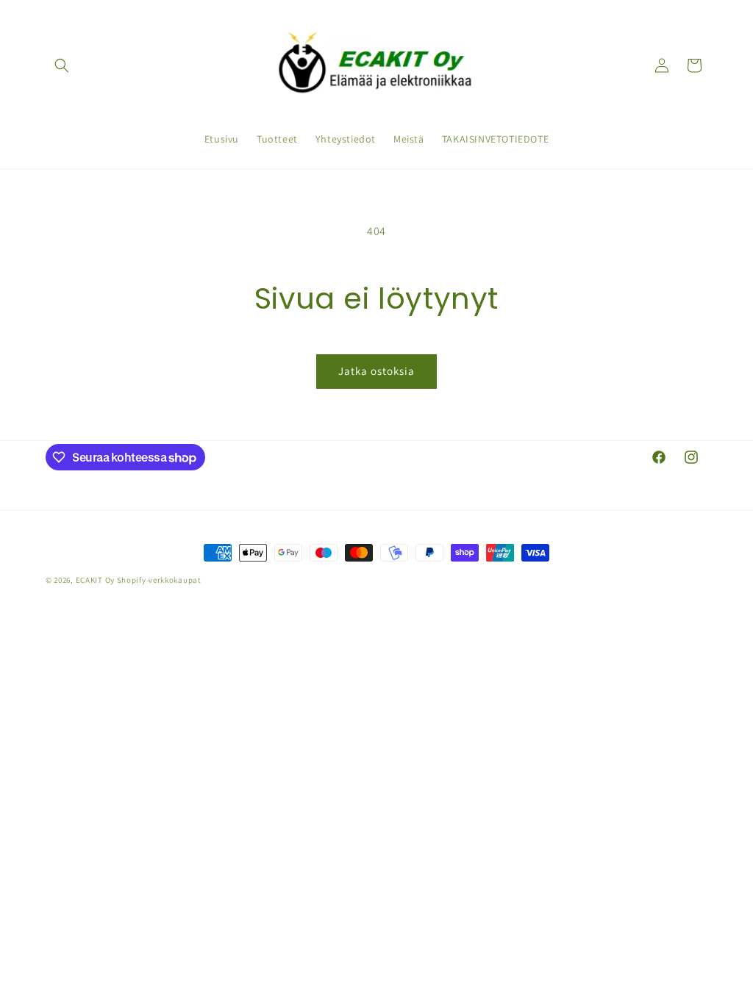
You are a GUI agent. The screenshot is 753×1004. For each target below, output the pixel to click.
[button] (62, 65)
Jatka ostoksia (376, 371)
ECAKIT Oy (95, 580)
